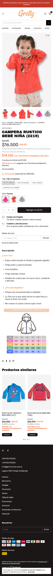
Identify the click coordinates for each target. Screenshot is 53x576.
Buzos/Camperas (30, 122)
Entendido (31, 572)
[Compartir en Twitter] (10, 361)
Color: (7, 194)
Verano (5, 493)
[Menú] (3, 14)
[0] (49, 13)
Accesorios (6, 489)
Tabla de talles (7, 497)
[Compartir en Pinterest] (13, 361)
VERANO (27, 28)
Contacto (6, 506)
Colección (6, 514)
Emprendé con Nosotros (11, 510)
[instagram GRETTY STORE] (3, 451)
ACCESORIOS (16, 28)
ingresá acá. (42, 561)
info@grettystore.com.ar (12, 467)
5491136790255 (9, 459)
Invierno (5, 477)
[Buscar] (48, 22)
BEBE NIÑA (19, 122)
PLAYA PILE (37, 28)
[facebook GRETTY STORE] (8, 451)
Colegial (5, 485)
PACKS (47, 28)
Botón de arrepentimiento (11, 563)
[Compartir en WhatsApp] (3, 361)
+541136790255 (9, 463)
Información (7, 501)
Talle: (10, 179)
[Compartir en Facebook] (6, 361)
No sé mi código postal (10, 242)
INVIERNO (5, 28)
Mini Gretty (6, 481)
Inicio (4, 122)
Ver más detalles (8, 169)
